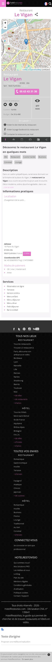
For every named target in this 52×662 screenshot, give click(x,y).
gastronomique (20, 463)
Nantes (17, 376)
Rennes (17, 373)
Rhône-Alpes (19, 427)
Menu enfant (12, 296)
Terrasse (10, 289)
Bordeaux (18, 358)
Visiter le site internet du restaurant (21, 124)
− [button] (5, 27)
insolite (17, 466)
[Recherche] (50, 3)
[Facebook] (14, 329)
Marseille (17, 365)
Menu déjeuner (13, 299)
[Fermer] (49, 654)
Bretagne (17, 431)
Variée (13, 109)
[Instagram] (29, 329)
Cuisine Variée (29, 157)
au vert (17, 527)
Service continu (13, 293)
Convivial (8, 162)
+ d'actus (17, 403)
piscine (17, 516)
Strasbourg (18, 380)
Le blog (17, 574)
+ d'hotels (18, 442)
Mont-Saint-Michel (21, 416)
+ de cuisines (19, 495)
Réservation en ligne (15, 286)
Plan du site (19, 577)
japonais (17, 492)
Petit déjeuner (13, 306)
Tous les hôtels (20, 412)
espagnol (18, 480)
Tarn (5, 85)
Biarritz (17, 384)
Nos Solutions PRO (22, 566)
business (17, 512)
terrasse (17, 470)
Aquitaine (18, 423)
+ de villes (18, 395)
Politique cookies (21, 592)
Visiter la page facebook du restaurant (22, 129)
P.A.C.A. (17, 434)
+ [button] (5, 23)
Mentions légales (21, 581)
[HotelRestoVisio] (14, 3)
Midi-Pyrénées (15, 85)
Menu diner (12, 303)
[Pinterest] (24, 329)
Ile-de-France (19, 419)
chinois (17, 488)
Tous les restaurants (22, 344)
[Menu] (3, 3)
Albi (27, 83)
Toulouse (18, 388)
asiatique (18, 484)
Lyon (16, 362)
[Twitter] (19, 329)
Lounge (18, 162)
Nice (15, 391)
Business (42, 157)
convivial (17, 531)
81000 (22, 83)
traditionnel (19, 523)
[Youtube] (36, 329)
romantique (19, 459)
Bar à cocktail (12, 310)
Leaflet (24, 69)
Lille (15, 369)
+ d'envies (18, 474)
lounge (17, 520)
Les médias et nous (22, 570)
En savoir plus (27, 659)
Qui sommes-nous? (22, 562)
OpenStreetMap (35, 69)
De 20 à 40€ (16, 114)
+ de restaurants (20, 399)
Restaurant (15, 157)
